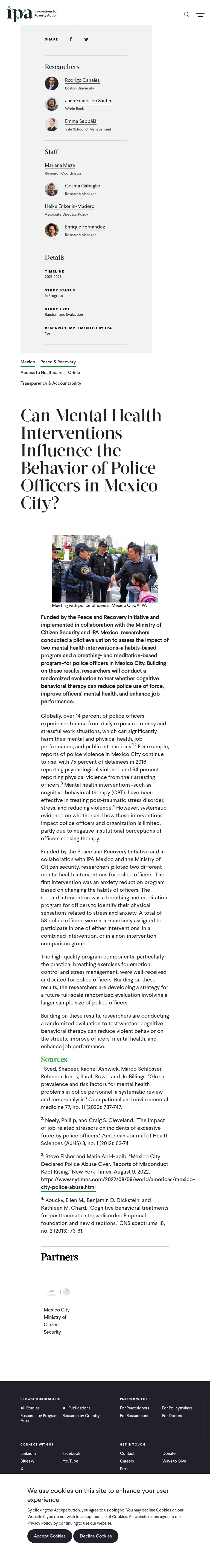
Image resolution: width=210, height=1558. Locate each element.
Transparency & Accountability (51, 383)
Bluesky (27, 1461)
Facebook (71, 1453)
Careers (127, 1461)
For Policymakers (177, 1408)
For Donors (172, 1415)
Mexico (28, 362)
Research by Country (81, 1415)
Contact (127, 1453)
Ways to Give (174, 1461)
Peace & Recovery (58, 362)
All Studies (30, 1408)
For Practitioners (134, 1408)
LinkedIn (28, 1453)
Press (125, 1468)
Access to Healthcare (42, 372)
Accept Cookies (50, 1536)
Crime (74, 372)
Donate (169, 1453)
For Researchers (134, 1415)
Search (188, 13)
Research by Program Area (39, 1418)
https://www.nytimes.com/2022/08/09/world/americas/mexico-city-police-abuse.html (118, 1183)
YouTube (70, 1461)
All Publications (77, 1408)
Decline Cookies (96, 1536)
